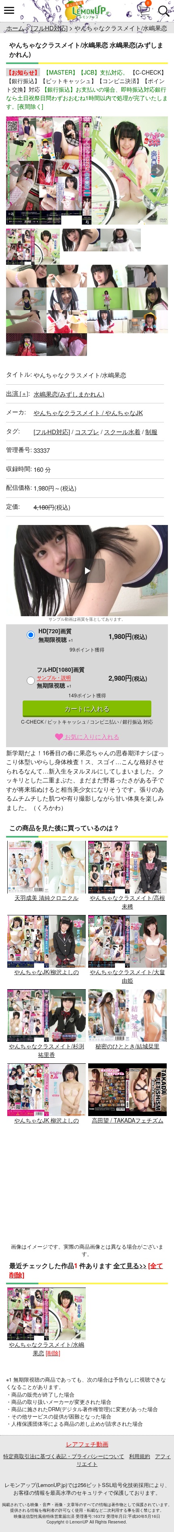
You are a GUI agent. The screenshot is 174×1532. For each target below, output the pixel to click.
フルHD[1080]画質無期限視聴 (61, 677)
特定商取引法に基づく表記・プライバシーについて (63, 1456)
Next (157, 170)
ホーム (15, 28)
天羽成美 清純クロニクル (47, 897)
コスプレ (87, 431)
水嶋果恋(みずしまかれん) (69, 394)
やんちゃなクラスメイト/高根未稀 (127, 901)
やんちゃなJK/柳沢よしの (46, 972)
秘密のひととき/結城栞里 (127, 1046)
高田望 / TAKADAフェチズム (127, 1120)
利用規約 (139, 1456)
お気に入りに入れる (91, 736)
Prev (16, 170)
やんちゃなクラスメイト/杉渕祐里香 (46, 1050)
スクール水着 (122, 431)
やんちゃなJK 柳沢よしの (46, 1120)
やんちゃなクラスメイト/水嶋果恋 (46, 1348)
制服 (151, 431)
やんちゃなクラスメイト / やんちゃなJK (88, 412)
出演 (17, 393)
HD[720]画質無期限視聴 (55, 635)
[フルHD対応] (49, 28)
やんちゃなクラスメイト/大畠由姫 (127, 976)
